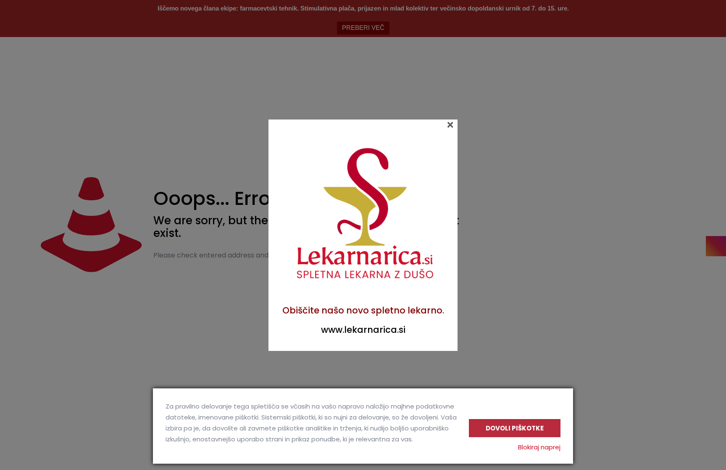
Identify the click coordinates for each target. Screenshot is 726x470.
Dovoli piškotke (515, 428)
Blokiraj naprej (539, 447)
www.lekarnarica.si (363, 330)
